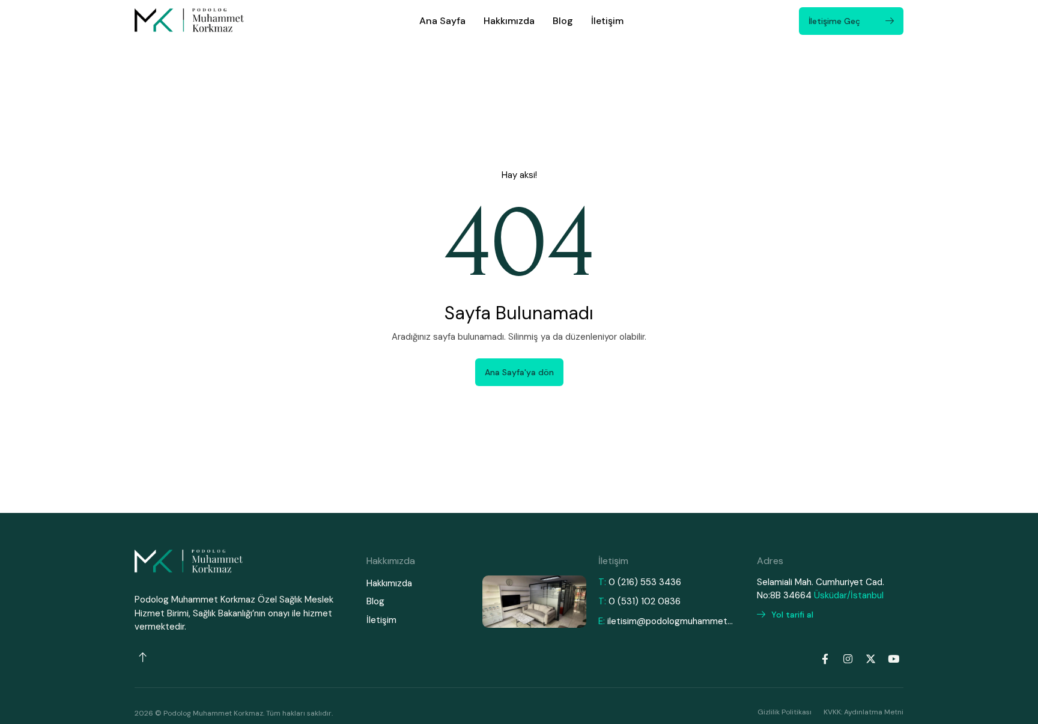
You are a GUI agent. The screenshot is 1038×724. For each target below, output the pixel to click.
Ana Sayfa (442, 20)
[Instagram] (847, 659)
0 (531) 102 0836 (645, 601)
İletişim (607, 20)
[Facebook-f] (825, 659)
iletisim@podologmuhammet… (670, 621)
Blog (563, 20)
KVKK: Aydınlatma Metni (863, 712)
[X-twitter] (870, 659)
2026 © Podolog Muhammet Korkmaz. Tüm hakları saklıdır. (234, 713)
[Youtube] (893, 659)
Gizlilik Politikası (784, 712)
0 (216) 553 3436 (645, 582)
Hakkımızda (509, 20)
